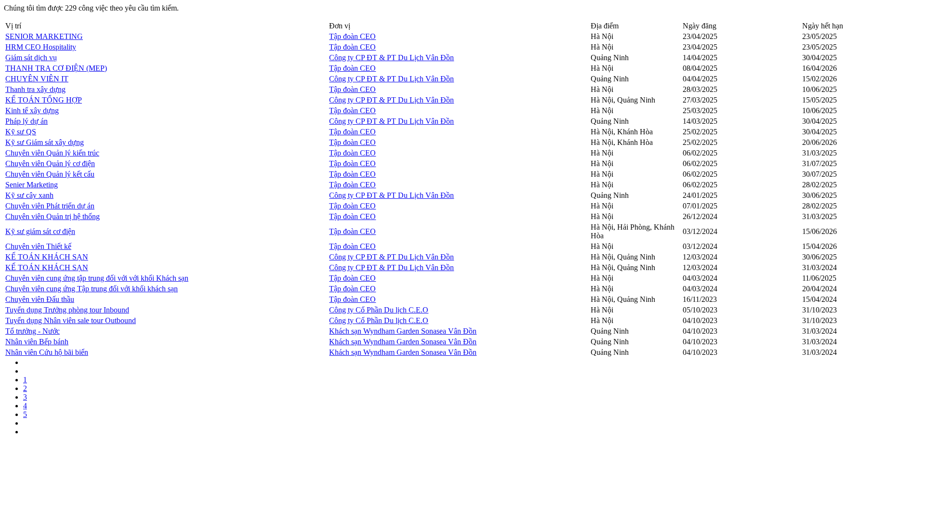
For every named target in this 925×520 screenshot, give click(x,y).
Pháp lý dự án (26, 121)
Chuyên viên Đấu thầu (39, 299)
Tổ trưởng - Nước (32, 331)
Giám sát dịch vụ (31, 57)
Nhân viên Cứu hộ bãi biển (46, 352)
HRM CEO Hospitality (40, 47)
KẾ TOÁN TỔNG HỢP (43, 100)
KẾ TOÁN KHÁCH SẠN (46, 257)
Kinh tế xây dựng (32, 110)
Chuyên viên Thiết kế (38, 246)
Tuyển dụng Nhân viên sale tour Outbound (70, 320)
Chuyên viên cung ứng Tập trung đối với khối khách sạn (91, 289)
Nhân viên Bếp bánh (36, 342)
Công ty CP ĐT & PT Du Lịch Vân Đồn (391, 57)
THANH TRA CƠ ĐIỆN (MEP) (56, 68)
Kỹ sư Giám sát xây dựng (44, 142)
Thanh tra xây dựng (35, 89)
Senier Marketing (31, 185)
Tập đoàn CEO (352, 36)
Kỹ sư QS (20, 132)
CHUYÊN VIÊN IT (36, 79)
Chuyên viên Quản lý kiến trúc (52, 153)
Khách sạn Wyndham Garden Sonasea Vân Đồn (402, 331)
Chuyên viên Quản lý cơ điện (50, 163)
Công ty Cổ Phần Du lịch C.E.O (378, 310)
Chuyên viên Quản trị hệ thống (52, 216)
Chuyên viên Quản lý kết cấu (49, 174)
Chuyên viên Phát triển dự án (49, 206)
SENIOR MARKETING (44, 36)
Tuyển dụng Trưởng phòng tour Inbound (67, 310)
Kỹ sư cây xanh (29, 195)
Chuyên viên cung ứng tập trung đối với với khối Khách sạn (96, 278)
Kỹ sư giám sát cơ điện (40, 231)
